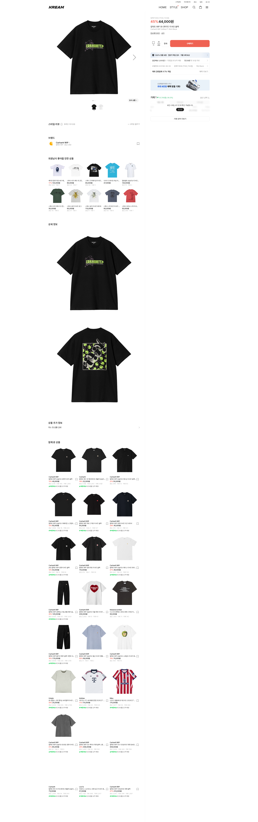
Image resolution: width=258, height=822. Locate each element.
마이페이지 (187, 2)
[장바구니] (200, 7)
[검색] (194, 7)
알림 (201, 2)
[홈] (56, 7)
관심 (195, 2)
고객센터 (178, 2)
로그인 (208, 2)
